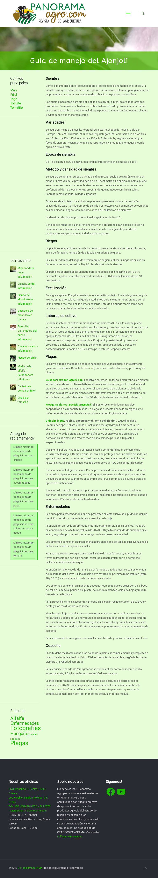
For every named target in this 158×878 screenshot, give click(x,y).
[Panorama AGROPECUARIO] (49, 13)
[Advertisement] (24, 184)
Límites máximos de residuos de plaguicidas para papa (23, 499)
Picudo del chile (27, 357)
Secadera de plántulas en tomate (25, 315)
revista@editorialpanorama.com (28, 810)
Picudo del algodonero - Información (25, 299)
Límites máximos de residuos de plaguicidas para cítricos (23, 453)
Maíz (13, 90)
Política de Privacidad (69, 836)
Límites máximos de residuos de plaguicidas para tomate (23, 549)
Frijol (13, 95)
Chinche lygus (55, 420)
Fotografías (25, 728)
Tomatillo (16, 108)
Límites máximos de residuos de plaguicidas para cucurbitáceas (23, 476)
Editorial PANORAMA (30, 867)
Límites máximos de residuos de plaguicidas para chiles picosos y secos (23, 524)
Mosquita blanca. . (69, 404)
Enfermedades (24, 723)
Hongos (18, 733)
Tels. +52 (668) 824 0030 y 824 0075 (29, 806)
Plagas (19, 743)
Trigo (13, 99)
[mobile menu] (128, 13)
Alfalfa (17, 718)
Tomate (15, 103)
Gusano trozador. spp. (65, 379)
